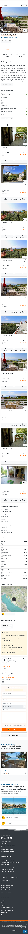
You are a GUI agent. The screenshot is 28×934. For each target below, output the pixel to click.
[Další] (24, 760)
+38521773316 (5, 670)
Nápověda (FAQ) (5, 905)
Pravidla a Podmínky (6, 851)
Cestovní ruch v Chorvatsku (7, 871)
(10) (25, 482)
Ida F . (5, 29)
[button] (14, 599)
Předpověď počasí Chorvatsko (8, 860)
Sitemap (13, 851)
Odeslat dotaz (15, 729)
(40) (26, 30)
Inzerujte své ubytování (7, 910)
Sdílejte (24, 5)
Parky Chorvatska (5, 864)
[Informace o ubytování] (25, 771)
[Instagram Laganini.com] (5, 838)
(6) (25, 143)
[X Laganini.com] (11, 838)
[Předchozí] (4, 760)
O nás (2, 902)
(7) (25, 181)
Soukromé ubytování (5, 887)
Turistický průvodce (5, 883)
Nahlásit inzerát (14, 735)
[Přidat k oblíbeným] (25, 753)
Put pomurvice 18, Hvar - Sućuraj (9, 37)
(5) (25, 407)
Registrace (4, 914)
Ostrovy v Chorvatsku (6, 892)
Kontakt (2, 900)
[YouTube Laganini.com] (8, 838)
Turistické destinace (5, 880)
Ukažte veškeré (6, 118)
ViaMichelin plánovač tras (7, 869)
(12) (25, 256)
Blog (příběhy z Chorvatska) (7, 885)
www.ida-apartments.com (8, 677)
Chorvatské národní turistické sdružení (10, 862)
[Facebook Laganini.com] (2, 838)
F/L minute (22, 162)
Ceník (5, 162)
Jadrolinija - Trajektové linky (7, 867)
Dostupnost (14, 162)
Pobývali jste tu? (6, 41)
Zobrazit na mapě (9, 614)
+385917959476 (6, 666)
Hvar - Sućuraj (4, 5)
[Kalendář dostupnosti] (25, 773)
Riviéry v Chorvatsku (6, 889)
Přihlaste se (4, 912)
